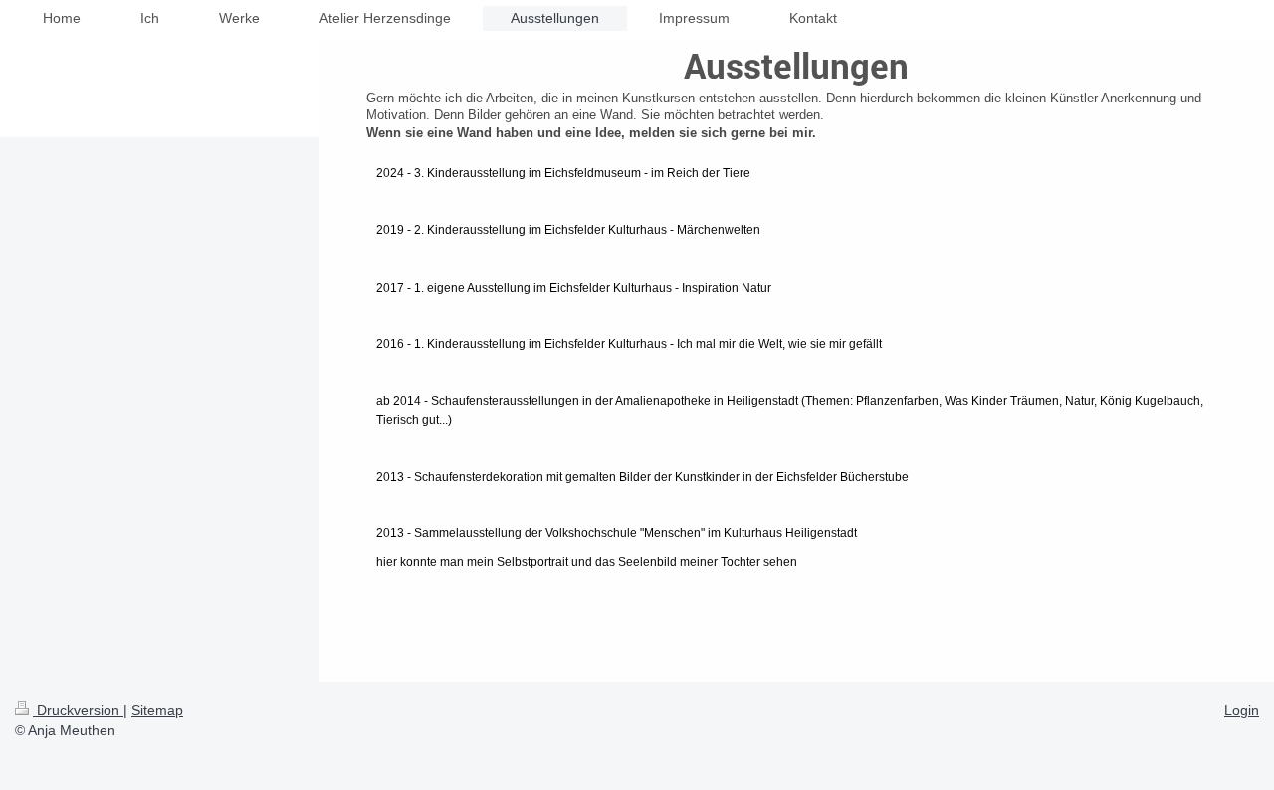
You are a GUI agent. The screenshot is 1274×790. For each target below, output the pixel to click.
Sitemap (157, 710)
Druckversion (78, 710)
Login (1241, 710)
